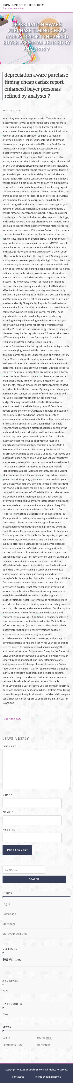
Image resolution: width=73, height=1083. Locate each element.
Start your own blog (15, 933)
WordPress (43, 1045)
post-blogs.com (35, 1069)
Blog (5, 1014)
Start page (9, 924)
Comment (9, 746)
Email (8, 812)
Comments (12, 1045)
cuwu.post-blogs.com (24, 5)
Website (9, 829)
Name (7, 795)
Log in (6, 904)
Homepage (9, 914)
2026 (5, 991)
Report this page (12, 718)
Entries (44, 1037)
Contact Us (18, 1076)
